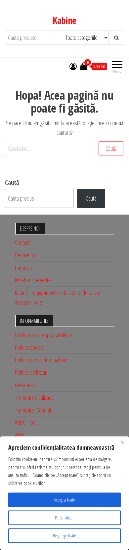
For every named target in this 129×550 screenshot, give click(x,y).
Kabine (64, 20)
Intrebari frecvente (33, 280)
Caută (12, 182)
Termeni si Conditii (33, 410)
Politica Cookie (29, 347)
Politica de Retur (31, 372)
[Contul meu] (73, 66)
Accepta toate (64, 500)
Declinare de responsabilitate (43, 335)
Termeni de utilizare (34, 398)
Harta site (24, 268)
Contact (22, 242)
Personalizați (64, 517)
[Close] (122, 442)
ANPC (20, 435)
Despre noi (25, 255)
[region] (64, 493)
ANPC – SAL (26, 422)
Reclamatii (25, 385)
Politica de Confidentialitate (41, 360)
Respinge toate (64, 535)
